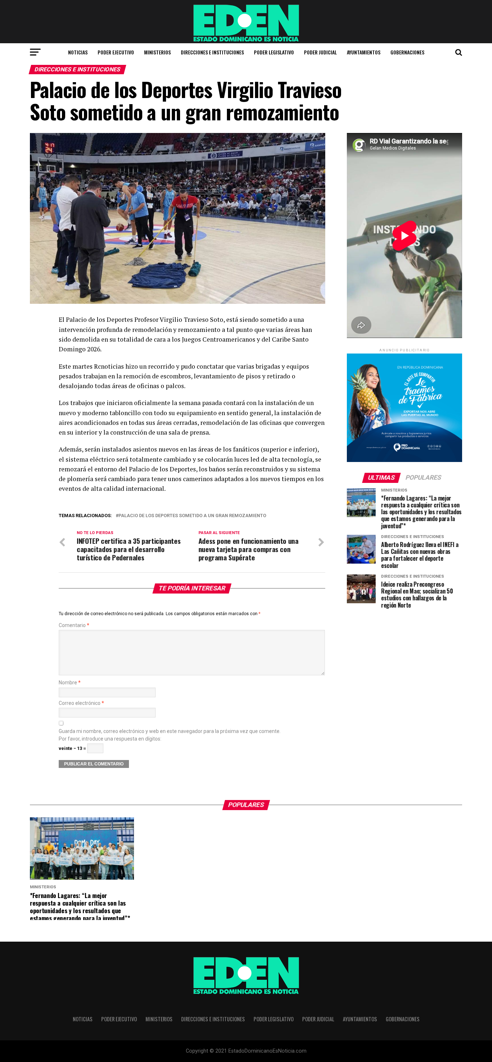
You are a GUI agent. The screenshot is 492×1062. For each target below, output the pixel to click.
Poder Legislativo (274, 52)
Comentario (74, 625)
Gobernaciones (407, 52)
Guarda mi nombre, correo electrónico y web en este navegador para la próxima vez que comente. (170, 731)
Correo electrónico (81, 703)
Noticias (78, 52)
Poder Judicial (320, 52)
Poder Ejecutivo (116, 52)
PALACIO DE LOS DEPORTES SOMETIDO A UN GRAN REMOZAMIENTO (192, 516)
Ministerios (157, 52)
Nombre (70, 682)
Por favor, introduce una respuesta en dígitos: (110, 739)
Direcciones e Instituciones (212, 52)
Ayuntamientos (363, 52)
